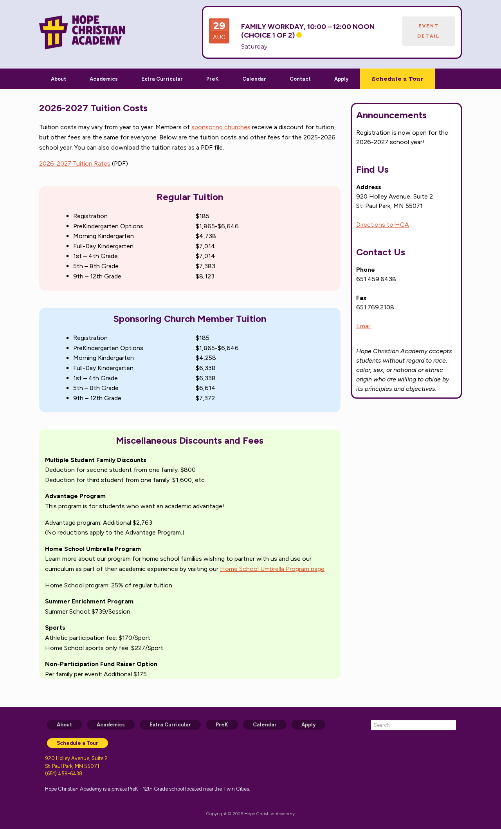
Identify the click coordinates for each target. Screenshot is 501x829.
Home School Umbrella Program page (272, 569)
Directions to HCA (382, 224)
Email (363, 326)
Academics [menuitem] (111, 725)
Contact (300, 79)
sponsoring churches (220, 127)
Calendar (254, 79)
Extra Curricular (162, 79)
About (58, 79)
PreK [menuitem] (222, 725)
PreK (212, 79)
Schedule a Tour (397, 79)
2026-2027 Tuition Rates (74, 163)
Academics (104, 79)
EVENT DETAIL (428, 31)
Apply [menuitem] (308, 725)
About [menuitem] (64, 725)
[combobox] (413, 725)
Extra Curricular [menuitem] (170, 725)
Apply (341, 79)
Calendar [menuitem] (265, 725)
